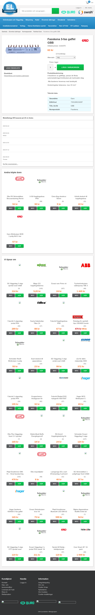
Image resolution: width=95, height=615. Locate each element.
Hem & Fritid (63, 26)
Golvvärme (71, 20)
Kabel (37, 20)
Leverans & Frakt (8, 590)
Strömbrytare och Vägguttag (13, 20)
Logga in (78, 8)
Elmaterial (61, 20)
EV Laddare (75, 26)
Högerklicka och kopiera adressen (16, 76)
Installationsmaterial (10, 26)
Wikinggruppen (53, 611)
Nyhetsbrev (42, 590)
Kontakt (4, 582)
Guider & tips (43, 587)
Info (10, 208)
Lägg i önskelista (13, 68)
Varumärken (52, 26)
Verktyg (22, 26)
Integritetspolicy (44, 582)
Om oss (41, 585)
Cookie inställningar (45, 594)
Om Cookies (42, 592)
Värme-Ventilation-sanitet (37, 26)
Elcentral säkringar (48, 20)
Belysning (29, 20)
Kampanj (84, 26)
